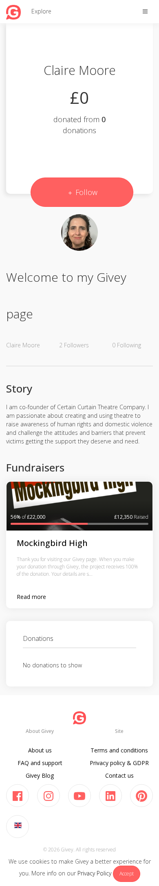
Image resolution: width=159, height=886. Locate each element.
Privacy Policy (94, 873)
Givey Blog (40, 775)
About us (40, 750)
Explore (41, 11)
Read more (31, 597)
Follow (85, 192)
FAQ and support (40, 763)
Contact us (119, 775)
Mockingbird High (52, 542)
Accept (126, 873)
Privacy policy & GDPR (119, 763)
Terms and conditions (119, 750)
